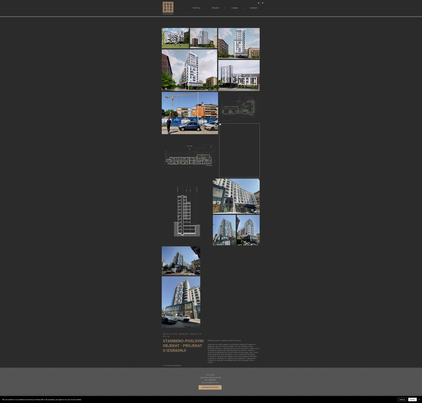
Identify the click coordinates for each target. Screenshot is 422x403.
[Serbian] (259, 2)
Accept (412, 399)
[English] (263, 2)
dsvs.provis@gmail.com (210, 382)
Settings (402, 399)
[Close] (419, 399)
